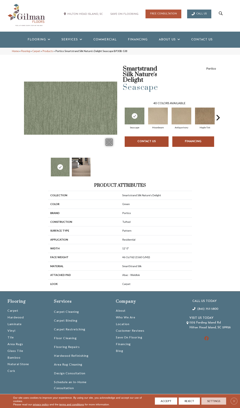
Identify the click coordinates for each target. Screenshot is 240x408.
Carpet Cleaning (66, 311)
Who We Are (125, 317)
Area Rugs (15, 344)
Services (63, 301)
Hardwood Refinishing (71, 355)
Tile (11, 337)
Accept (166, 401)
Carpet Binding (65, 320)
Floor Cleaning (65, 338)
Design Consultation (70, 373)
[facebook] (206, 338)
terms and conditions (71, 404)
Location (122, 324)
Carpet (36, 51)
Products (47, 51)
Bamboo (14, 357)
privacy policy (41, 404)
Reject (189, 401)
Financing (123, 344)
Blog (119, 350)
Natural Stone (18, 364)
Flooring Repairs (67, 347)
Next (115, 165)
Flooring (25, 51)
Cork (11, 370)
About (121, 310)
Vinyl (12, 330)
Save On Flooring (129, 337)
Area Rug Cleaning (68, 364)
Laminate (15, 324)
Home (15, 51)
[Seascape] (134, 116)
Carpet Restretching (70, 329)
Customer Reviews (130, 330)
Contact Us (146, 141)
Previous (26, 165)
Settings (213, 401)
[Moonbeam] (158, 116)
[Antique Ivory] (181, 116)
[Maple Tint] (205, 116)
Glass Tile (15, 350)
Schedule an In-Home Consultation (70, 385)
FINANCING (193, 141)
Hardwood (16, 317)
